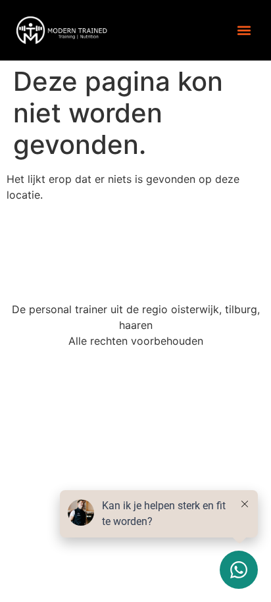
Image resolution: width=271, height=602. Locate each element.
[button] (244, 30)
